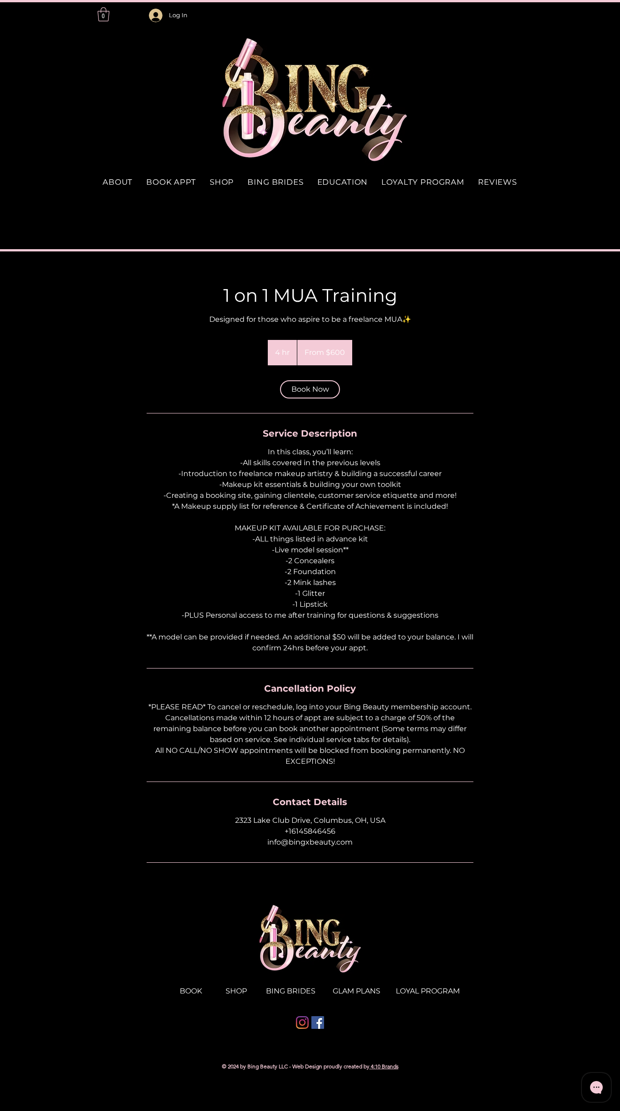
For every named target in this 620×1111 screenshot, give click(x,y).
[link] (310, 389)
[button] (103, 14)
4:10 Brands (384, 1066)
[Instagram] (302, 1022)
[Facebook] (317, 1022)
